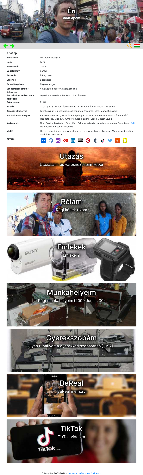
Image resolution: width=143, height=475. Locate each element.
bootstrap (73, 473)
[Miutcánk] (80, 140)
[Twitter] (110, 140)
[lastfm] (65, 140)
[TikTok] (102, 140)
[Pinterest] (87, 140)
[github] (50, 140)
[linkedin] (73, 140)
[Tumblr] (95, 140)
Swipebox (96, 473)
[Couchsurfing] (117, 140)
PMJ (132, 123)
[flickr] (43, 140)
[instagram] (58, 140)
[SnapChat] (124, 140)
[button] (5, 45)
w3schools (84, 473)
